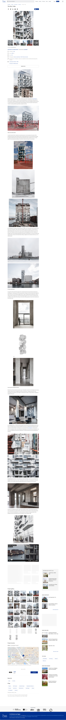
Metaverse (44, 660)
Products (43, 1)
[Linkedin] (13, 9)
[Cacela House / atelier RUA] (45, 574)
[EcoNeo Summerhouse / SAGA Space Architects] (45, 683)
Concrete (13, 680)
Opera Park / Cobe (52, 645)
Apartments (10, 49)
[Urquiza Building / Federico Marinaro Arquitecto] (45, 606)
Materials (56, 658)
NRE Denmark (15, 63)
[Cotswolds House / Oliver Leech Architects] (45, 586)
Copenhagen (35, 98)
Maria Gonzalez (25, 56)
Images (50, 1)
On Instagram (10, 690)
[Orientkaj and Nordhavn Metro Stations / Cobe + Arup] (45, 635)
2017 (12, 55)
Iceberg (33, 688)
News (47, 1)
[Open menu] (63, 1)
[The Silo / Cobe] (10, 593)
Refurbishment (15, 49)
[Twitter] (10, 9)
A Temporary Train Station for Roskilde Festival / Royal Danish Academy (53, 676)
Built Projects (15, 686)
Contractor (11, 63)
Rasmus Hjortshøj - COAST (18, 56)
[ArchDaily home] (4, 1)
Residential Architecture (30, 686)
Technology (51, 658)
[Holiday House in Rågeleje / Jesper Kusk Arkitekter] (45, 670)
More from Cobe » (55, 651)
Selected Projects (21, 686)
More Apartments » (55, 609)
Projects (36, 1)
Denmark (25, 49)
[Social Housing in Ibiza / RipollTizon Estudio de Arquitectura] (45, 580)
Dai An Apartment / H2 (52, 597)
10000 (12, 53)
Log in (55, 1)
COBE (17, 61)
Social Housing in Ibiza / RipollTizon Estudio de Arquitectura (53, 580)
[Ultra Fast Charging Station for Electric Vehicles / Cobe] (45, 641)
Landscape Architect (12, 61)
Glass (9, 680)
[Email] (15, 9)
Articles (40, 1)
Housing (9, 688)
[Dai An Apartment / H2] (45, 599)
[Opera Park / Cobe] (45, 648)
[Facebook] (8, 9)
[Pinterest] (17, 9)
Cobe (14, 51)
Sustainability (45, 658)
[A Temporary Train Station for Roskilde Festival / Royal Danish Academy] (45, 677)
